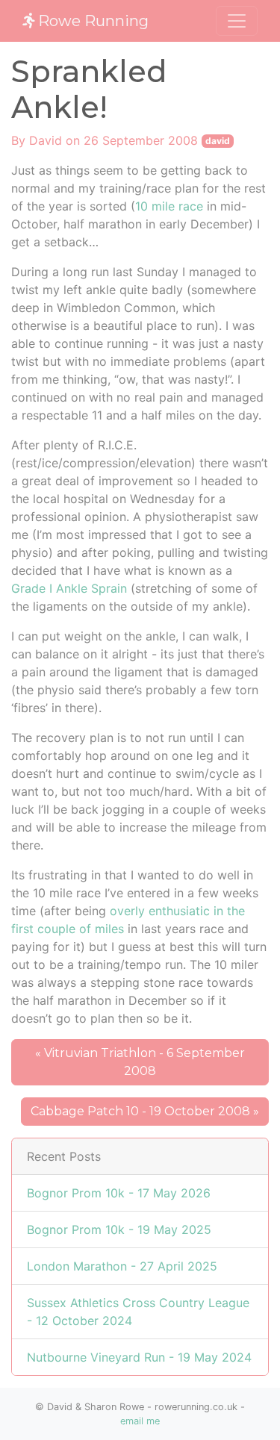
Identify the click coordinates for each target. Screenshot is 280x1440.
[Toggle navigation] (237, 21)
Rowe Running (91, 21)
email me (140, 1421)
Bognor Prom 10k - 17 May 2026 (119, 1192)
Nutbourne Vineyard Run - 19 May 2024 (139, 1357)
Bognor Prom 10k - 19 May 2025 (119, 1229)
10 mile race (169, 206)
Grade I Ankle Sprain (69, 588)
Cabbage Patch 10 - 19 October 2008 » (145, 1111)
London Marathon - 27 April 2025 (122, 1266)
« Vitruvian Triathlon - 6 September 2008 (140, 1062)
